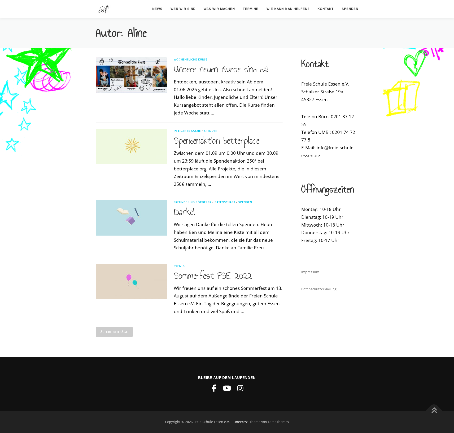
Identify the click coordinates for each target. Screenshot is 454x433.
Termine (250, 9)
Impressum (310, 272)
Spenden (350, 9)
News (157, 9)
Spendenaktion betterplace (216, 140)
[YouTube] (227, 388)
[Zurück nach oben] (434, 410)
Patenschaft (225, 202)
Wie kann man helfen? (288, 9)
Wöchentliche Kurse (191, 59)
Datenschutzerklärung (318, 289)
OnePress (241, 421)
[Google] (240, 388)
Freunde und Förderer (192, 202)
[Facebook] (213, 388)
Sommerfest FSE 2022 (213, 275)
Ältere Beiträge (114, 332)
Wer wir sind (183, 9)
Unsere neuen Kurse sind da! (221, 69)
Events (179, 266)
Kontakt (326, 9)
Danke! (184, 212)
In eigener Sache (187, 130)
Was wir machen (219, 9)
